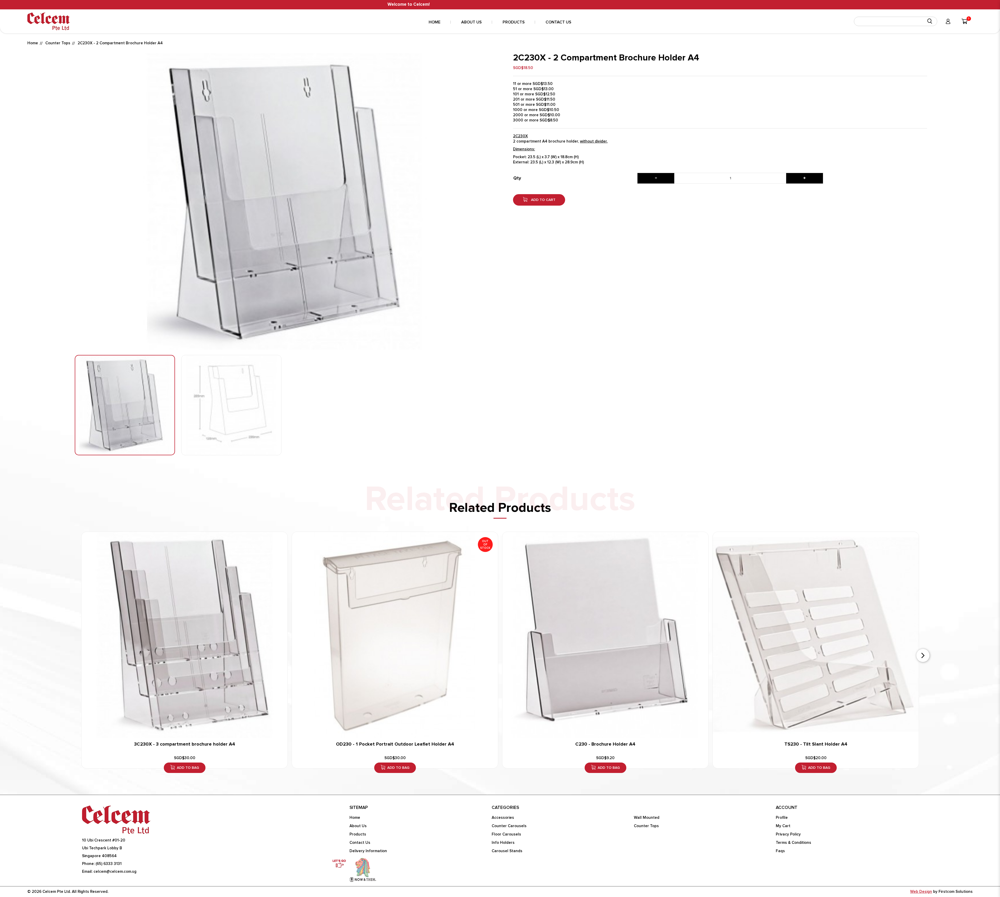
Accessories (503, 818)
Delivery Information (368, 851)
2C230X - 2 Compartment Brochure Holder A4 (120, 43)
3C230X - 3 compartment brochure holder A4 (184, 744)
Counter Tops (57, 43)
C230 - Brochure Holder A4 (605, 744)
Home (32, 43)
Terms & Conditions (793, 843)
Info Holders (503, 843)
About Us (358, 826)
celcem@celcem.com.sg (114, 872)
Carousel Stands (507, 851)
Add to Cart (542, 200)
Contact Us (359, 843)
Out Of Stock (485, 544)
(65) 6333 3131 (109, 864)
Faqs (780, 851)
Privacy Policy (788, 834)
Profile (782, 818)
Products (357, 834)
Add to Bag (188, 768)
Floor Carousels (506, 834)
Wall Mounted (646, 818)
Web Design (921, 892)
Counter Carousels (509, 826)
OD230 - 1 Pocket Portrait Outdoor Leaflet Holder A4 (395, 744)
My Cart (783, 826)
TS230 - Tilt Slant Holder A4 (815, 744)
